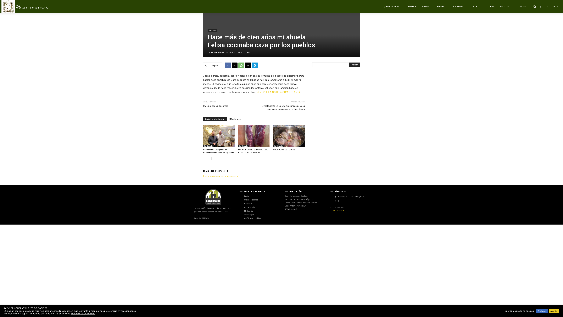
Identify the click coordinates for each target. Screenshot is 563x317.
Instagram (359, 196)
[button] (534, 6)
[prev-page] (205, 158)
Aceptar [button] (554, 311)
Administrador (217, 52)
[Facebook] (228, 65)
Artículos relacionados (215, 119)
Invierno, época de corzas (215, 106)
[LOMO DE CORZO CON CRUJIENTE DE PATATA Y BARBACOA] (254, 136)
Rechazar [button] (542, 311)
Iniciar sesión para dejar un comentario (221, 176)
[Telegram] (255, 65)
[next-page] (210, 158)
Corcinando (212, 30)
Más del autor (235, 119)
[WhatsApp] (241, 65)
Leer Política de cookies (83, 313)
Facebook (342, 196)
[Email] (248, 65)
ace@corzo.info (337, 210)
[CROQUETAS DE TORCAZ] (289, 136)
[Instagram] (352, 196)
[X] (235, 65)
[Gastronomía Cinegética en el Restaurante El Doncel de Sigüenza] (219, 136)
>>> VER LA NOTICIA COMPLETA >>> (279, 92)
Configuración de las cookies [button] (519, 311)
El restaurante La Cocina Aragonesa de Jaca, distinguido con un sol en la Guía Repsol (283, 107)
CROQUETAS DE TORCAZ (284, 150)
